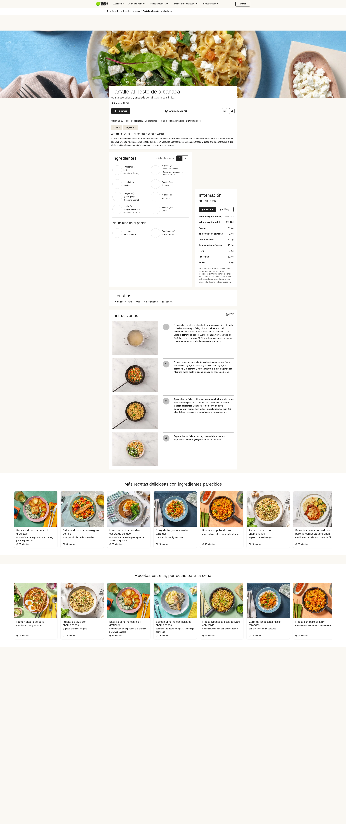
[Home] (107, 11)
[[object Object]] (224, 111)
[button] (150, 158)
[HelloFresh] (102, 4)
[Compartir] (232, 111)
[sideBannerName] (216, 169)
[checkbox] (112, 103)
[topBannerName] (173, 23)
